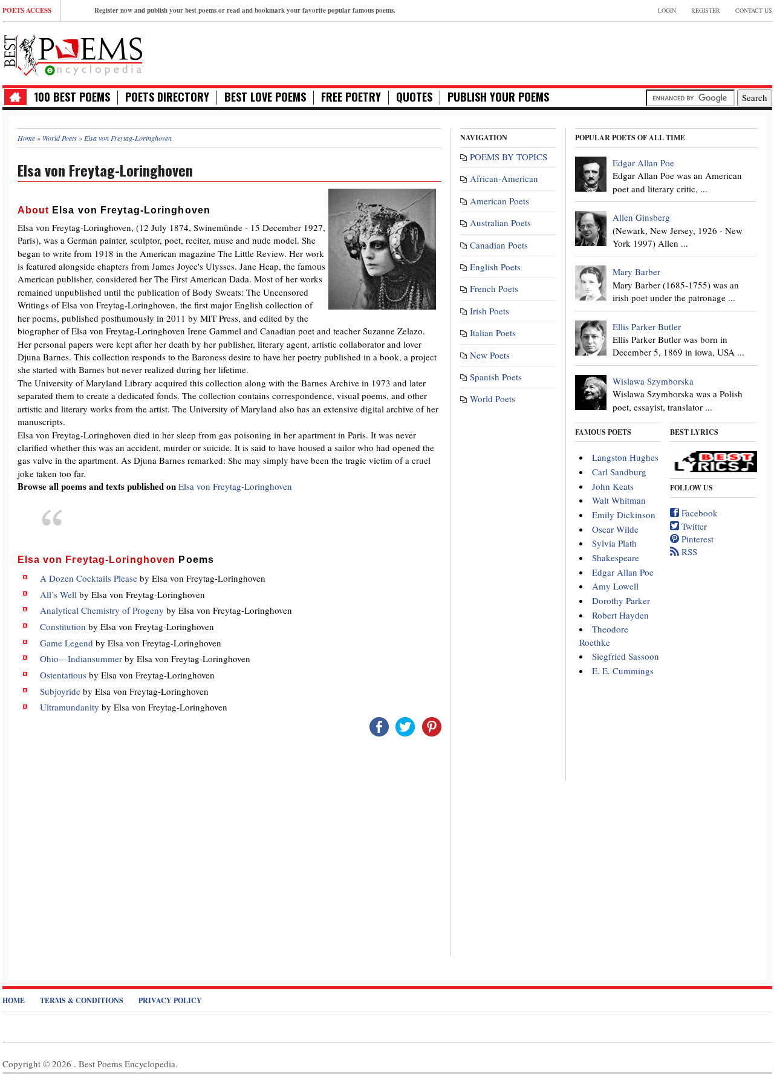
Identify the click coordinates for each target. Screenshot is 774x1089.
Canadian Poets (499, 245)
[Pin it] (431, 725)
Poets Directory (167, 97)
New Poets (490, 355)
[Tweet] (405, 725)
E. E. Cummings (623, 671)
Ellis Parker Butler (647, 326)
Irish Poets (489, 311)
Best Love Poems (265, 97)
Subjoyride (60, 691)
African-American (504, 178)
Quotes (414, 97)
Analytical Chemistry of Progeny (102, 610)
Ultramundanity (69, 707)
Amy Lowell (615, 586)
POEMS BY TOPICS (508, 157)
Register (705, 10)
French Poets (494, 288)
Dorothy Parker (621, 600)
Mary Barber (636, 271)
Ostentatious (63, 675)
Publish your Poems (498, 97)
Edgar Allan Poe (643, 163)
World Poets (492, 398)
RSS (688, 551)
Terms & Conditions (81, 1000)
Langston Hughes (625, 457)
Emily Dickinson (623, 515)
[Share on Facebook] (379, 725)
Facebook (698, 513)
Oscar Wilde (615, 529)
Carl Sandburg (619, 472)
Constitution (63, 626)
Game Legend (66, 643)
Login (667, 10)
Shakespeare (615, 557)
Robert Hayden (620, 615)
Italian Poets (493, 333)
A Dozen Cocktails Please (88, 578)
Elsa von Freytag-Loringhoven (235, 486)
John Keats (613, 486)
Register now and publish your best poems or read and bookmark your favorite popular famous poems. (244, 10)
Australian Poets (500, 222)
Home (13, 1000)
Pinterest (696, 539)
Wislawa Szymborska (653, 381)
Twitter (693, 526)
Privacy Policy (170, 1000)
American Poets (499, 201)
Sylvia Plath (614, 543)
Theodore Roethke (603, 635)
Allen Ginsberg (641, 217)
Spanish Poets (496, 377)
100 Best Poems (72, 97)
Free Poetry (351, 97)
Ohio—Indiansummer (81, 658)
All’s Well (58, 594)
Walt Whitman (619, 500)
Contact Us (753, 10)
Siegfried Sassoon (625, 656)
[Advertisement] (630, 52)
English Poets (495, 267)
